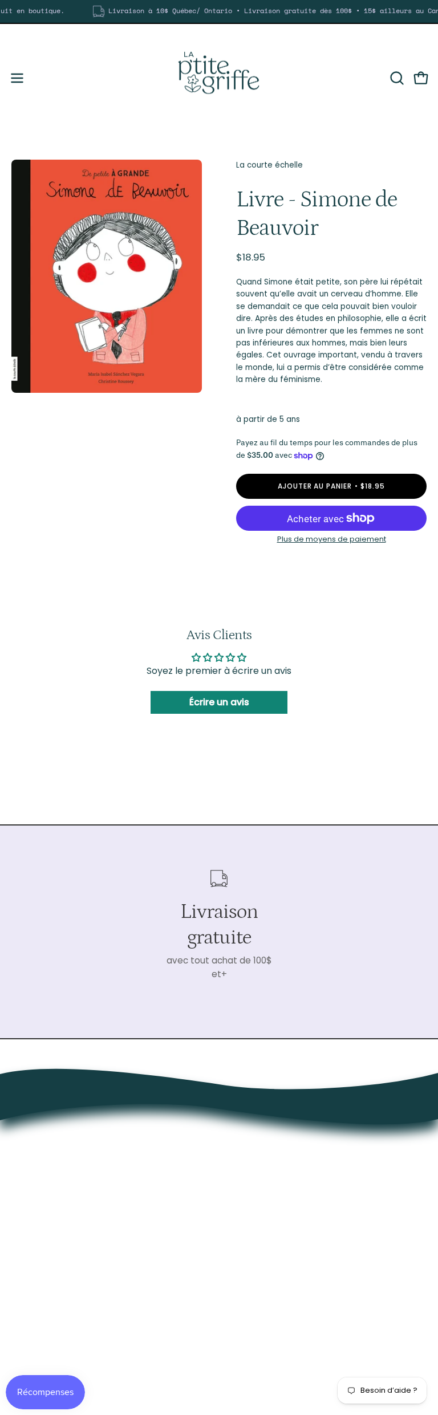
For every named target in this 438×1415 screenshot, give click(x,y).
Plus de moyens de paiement (331, 539)
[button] (396, 78)
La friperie (250, 1244)
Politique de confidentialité (287, 1316)
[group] (219, 11)
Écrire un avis (219, 702)
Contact (248, 1298)
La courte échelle (269, 165)
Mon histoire (256, 1280)
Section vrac (257, 1262)
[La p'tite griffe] (219, 78)
